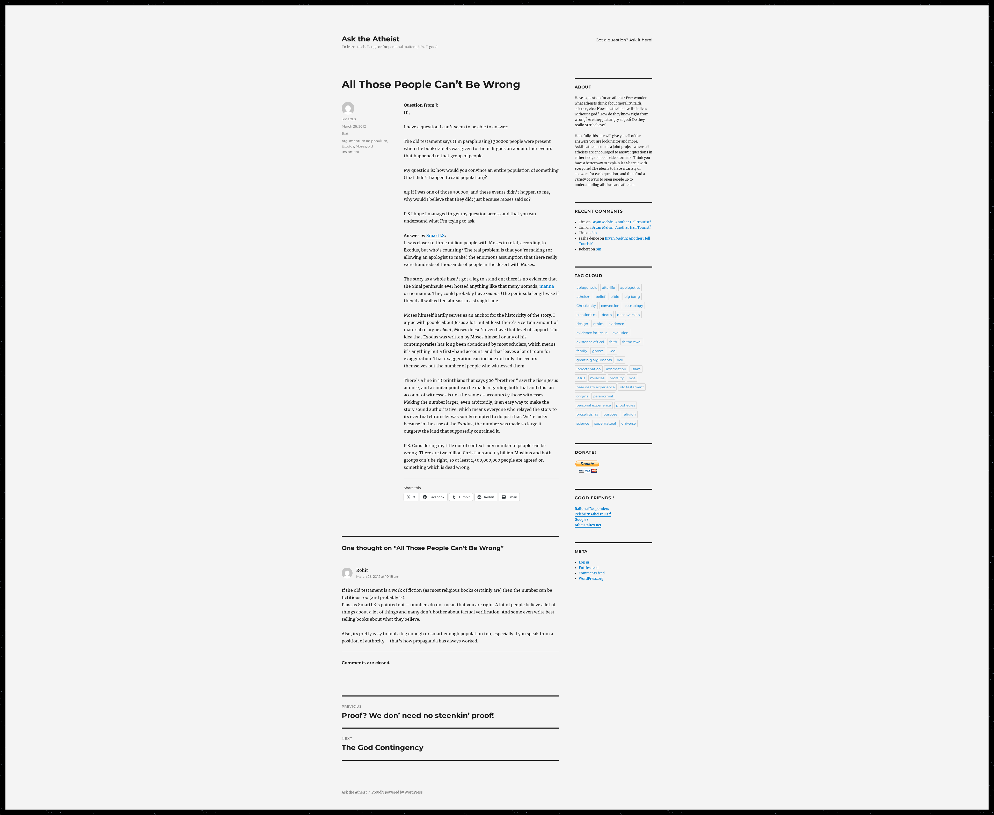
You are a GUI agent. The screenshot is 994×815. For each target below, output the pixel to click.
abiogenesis (586, 287)
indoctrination (588, 369)
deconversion (628, 315)
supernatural (605, 423)
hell (620, 360)
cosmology (634, 305)
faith (613, 342)
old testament (632, 387)
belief (600, 296)
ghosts (597, 351)
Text (345, 133)
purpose (610, 414)
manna (546, 286)
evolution (620, 333)
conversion (610, 305)
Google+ (582, 519)
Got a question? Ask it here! (624, 40)
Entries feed (588, 568)
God (612, 351)
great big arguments (594, 360)
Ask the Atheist (371, 38)
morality (617, 378)
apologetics (630, 287)
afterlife (608, 287)
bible (614, 296)
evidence (616, 324)
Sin (594, 233)
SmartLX (435, 235)
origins (582, 396)
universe (628, 423)
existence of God (590, 342)
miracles (597, 378)
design (582, 324)
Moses (361, 146)
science (582, 423)
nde (632, 378)
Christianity (586, 305)
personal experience (593, 405)
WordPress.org (591, 578)
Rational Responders (592, 509)
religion (629, 414)
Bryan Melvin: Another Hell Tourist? (621, 222)
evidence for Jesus (591, 333)
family (581, 351)
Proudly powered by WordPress (397, 792)
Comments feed (592, 573)
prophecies (625, 405)
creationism (586, 315)
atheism (583, 296)
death (607, 315)
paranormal (603, 396)
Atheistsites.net (588, 525)
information (616, 369)
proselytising (587, 414)
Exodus (348, 146)
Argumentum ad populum (364, 141)
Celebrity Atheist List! (593, 514)
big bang (632, 296)
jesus (580, 378)
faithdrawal (631, 342)
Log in (584, 562)
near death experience (595, 387)
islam (636, 369)
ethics (598, 324)
